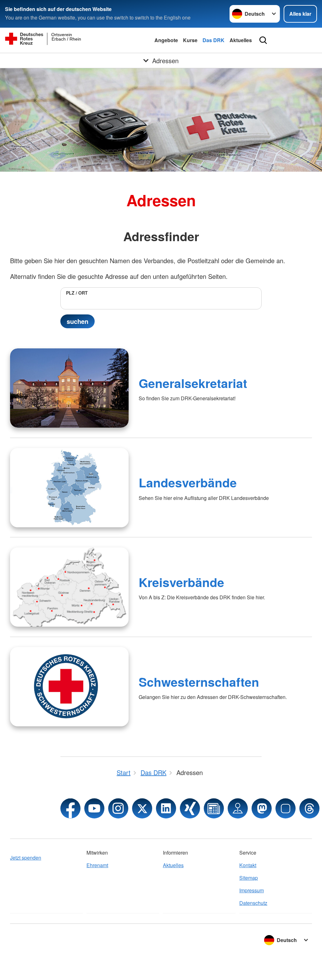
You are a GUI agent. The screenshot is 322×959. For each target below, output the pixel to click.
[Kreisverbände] (69, 587)
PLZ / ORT (77, 293)
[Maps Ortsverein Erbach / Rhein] (238, 808)
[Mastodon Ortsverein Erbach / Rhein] (262, 808)
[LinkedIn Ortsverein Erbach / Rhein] (166, 808)
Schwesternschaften (199, 681)
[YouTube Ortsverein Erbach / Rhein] (94, 808)
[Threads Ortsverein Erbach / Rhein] (309, 808)
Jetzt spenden (25, 857)
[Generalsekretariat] (69, 388)
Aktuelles (241, 40)
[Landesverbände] (69, 487)
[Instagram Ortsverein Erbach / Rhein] (118, 808)
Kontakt (247, 865)
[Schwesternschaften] (69, 686)
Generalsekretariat (193, 383)
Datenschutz (253, 902)
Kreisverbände (181, 582)
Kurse (190, 40)
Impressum (251, 890)
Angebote (166, 40)
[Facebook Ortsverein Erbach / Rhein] (70, 808)
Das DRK (214, 40)
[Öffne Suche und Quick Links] (263, 40)
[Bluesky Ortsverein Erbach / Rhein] (285, 808)
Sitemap (248, 877)
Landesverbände (188, 482)
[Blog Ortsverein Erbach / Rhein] (214, 808)
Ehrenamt (97, 865)
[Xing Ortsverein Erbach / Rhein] (190, 808)
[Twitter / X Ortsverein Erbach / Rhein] (142, 808)
